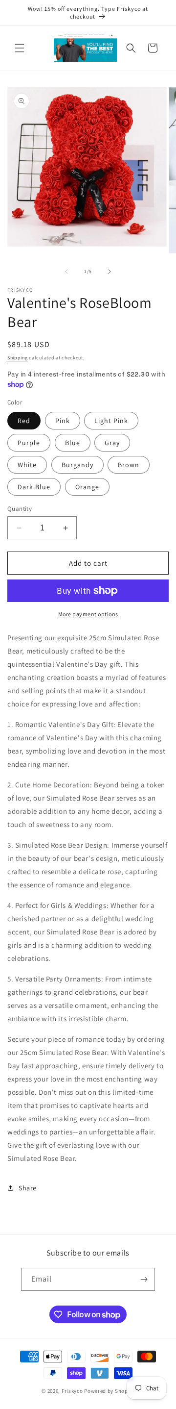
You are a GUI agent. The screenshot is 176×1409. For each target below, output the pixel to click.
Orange (87, 486)
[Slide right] (109, 271)
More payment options (88, 614)
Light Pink (111, 420)
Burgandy (77, 464)
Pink (62, 420)
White (27, 464)
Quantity (19, 508)
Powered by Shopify (109, 1390)
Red (24, 420)
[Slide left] (66, 271)
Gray (112, 442)
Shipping (17, 357)
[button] (19, 48)
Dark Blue (34, 486)
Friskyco (72, 1390)
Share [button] (28, 1187)
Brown (128, 464)
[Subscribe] (143, 1279)
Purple (29, 442)
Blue (72, 442)
